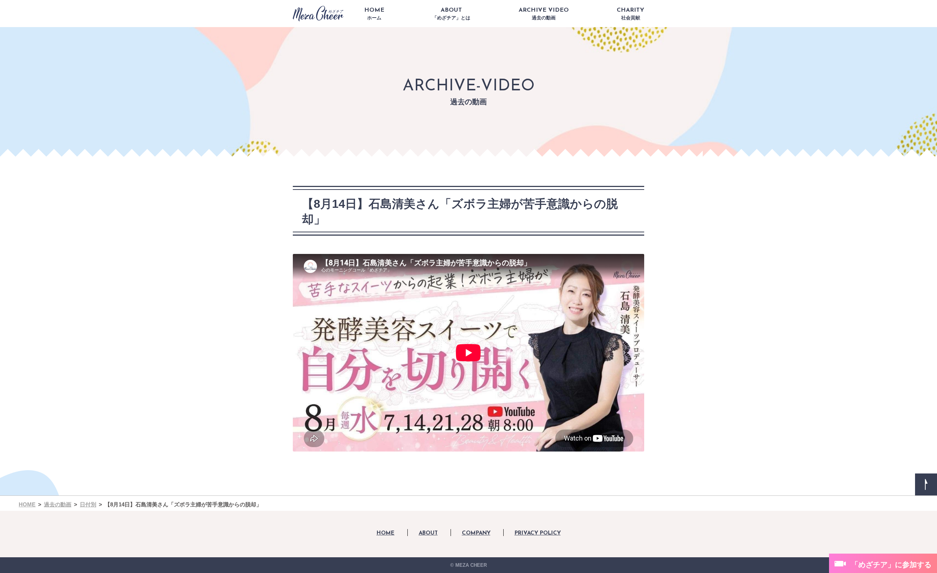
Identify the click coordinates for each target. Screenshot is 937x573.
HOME (374, 13)
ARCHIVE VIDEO (544, 13)
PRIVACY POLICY (538, 533)
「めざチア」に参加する (891, 565)
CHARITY (630, 13)
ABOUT (451, 13)
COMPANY (476, 533)
